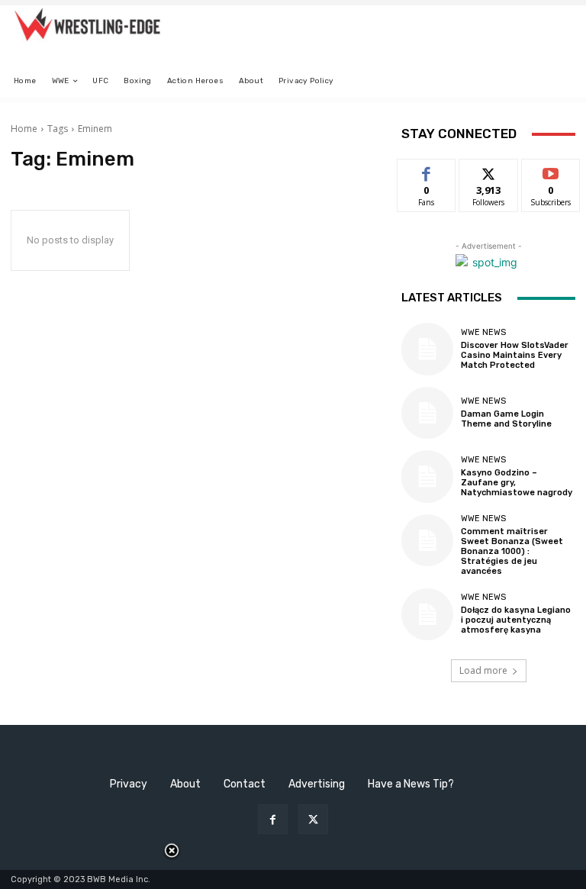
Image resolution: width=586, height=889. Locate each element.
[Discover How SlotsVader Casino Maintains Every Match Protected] (427, 349)
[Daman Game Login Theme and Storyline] (427, 413)
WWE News (483, 332)
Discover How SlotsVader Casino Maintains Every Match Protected (514, 355)
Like (427, 170)
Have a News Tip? (411, 784)
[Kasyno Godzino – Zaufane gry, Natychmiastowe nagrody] (427, 476)
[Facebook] (273, 819)
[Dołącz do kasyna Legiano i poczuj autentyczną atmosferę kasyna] (427, 614)
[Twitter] (313, 819)
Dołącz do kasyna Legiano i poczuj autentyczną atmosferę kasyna (516, 620)
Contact (245, 784)
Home (24, 128)
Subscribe (551, 170)
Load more (483, 670)
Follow (489, 170)
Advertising (316, 784)
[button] (557, 81)
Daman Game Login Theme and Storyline (506, 419)
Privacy (128, 784)
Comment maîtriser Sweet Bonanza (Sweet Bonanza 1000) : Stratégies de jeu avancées (512, 552)
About (185, 784)
